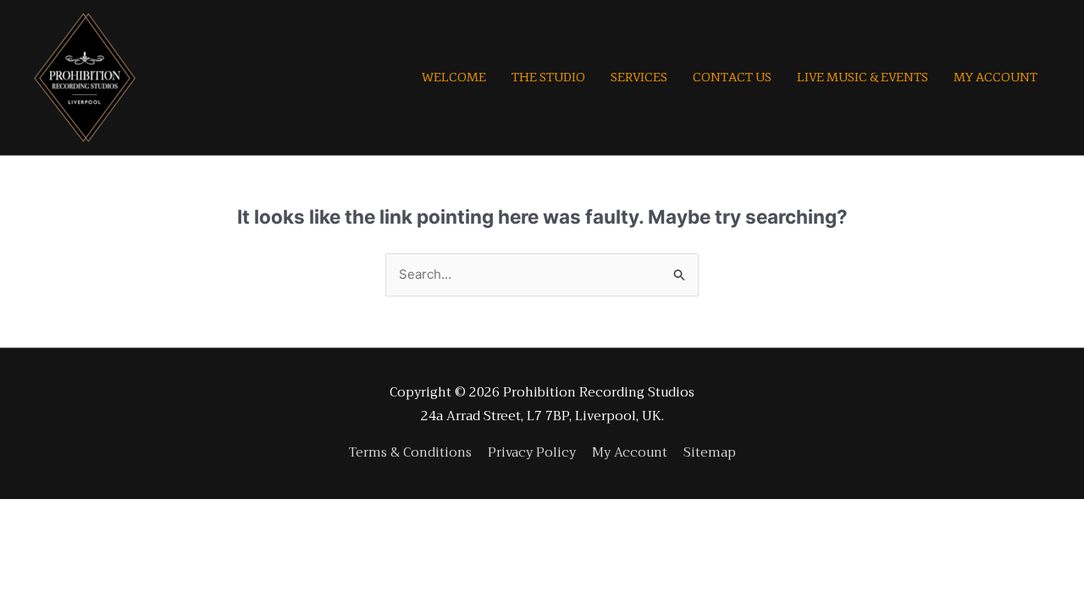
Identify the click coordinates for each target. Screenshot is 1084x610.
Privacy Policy (532, 452)
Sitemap (709, 452)
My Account (629, 452)
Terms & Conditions (410, 452)
